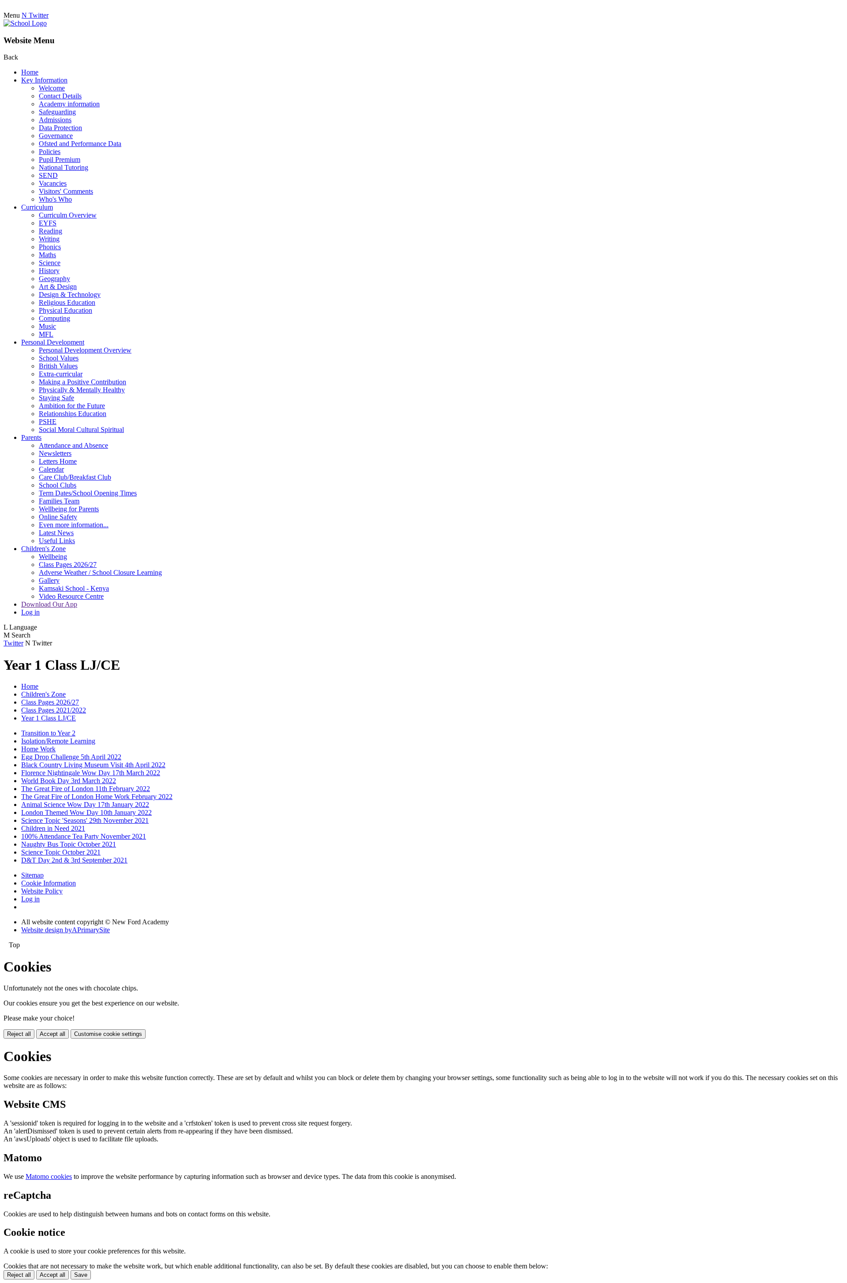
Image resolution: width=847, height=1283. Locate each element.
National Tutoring (63, 167)
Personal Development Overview (85, 350)
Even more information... (74, 525)
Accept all (52, 1034)
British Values (58, 366)
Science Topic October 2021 (61, 852)
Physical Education (65, 310)
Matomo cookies (49, 1176)
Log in (30, 612)
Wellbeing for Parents (69, 509)
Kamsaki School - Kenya (74, 588)
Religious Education (67, 302)
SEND (48, 175)
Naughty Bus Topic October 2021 (68, 844)
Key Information (44, 80)
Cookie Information (48, 883)
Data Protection (60, 127)
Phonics (50, 247)
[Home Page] (25, 23)
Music (47, 326)
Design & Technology (70, 294)
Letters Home (58, 461)
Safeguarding (57, 112)
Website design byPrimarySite (65, 930)
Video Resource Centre (71, 596)
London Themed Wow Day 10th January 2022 (86, 812)
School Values (59, 358)
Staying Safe (56, 397)
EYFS (47, 223)
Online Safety (58, 517)
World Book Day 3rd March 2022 (68, 780)
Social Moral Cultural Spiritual (81, 429)
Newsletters (55, 453)
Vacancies (53, 183)
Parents (31, 437)
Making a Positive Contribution (82, 382)
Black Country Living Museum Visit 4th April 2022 (93, 765)
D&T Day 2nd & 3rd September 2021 (74, 860)
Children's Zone (43, 548)
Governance (56, 135)
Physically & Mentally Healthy (82, 390)
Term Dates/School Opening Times (88, 493)
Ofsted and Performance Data (80, 143)
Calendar (51, 469)
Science (49, 262)
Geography (54, 278)
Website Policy (42, 891)
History (49, 270)
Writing (49, 239)
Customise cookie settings (108, 1034)
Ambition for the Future (72, 405)
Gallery (49, 580)
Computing (54, 318)
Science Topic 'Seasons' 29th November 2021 (85, 820)
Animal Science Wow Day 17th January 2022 (85, 804)
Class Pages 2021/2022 (53, 710)
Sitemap (32, 875)
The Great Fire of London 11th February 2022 (85, 788)
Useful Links (57, 540)
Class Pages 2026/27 (68, 564)
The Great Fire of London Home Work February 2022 (96, 796)
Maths (47, 255)
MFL (46, 334)
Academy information (69, 104)
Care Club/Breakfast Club (75, 477)
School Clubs (57, 485)
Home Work (38, 749)
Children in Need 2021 (53, 828)
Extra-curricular (60, 374)
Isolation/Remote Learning (58, 741)
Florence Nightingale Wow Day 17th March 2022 (90, 773)
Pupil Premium (59, 159)
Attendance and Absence (73, 445)
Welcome (52, 88)
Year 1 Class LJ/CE (48, 718)
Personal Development (52, 342)
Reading (50, 231)
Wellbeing (53, 556)
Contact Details (60, 96)
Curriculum (37, 207)
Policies (49, 151)
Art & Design (58, 286)
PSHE (47, 421)
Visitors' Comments (66, 191)
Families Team (59, 501)
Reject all (19, 1034)
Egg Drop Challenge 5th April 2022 (71, 757)
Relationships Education (72, 413)
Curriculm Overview (68, 215)
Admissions (55, 120)
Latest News (56, 532)
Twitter (13, 643)
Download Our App (49, 604)
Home (29, 72)
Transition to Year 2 (48, 733)
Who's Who (55, 199)
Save (80, 1275)
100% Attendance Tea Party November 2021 (83, 836)
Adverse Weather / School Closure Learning (100, 572)
